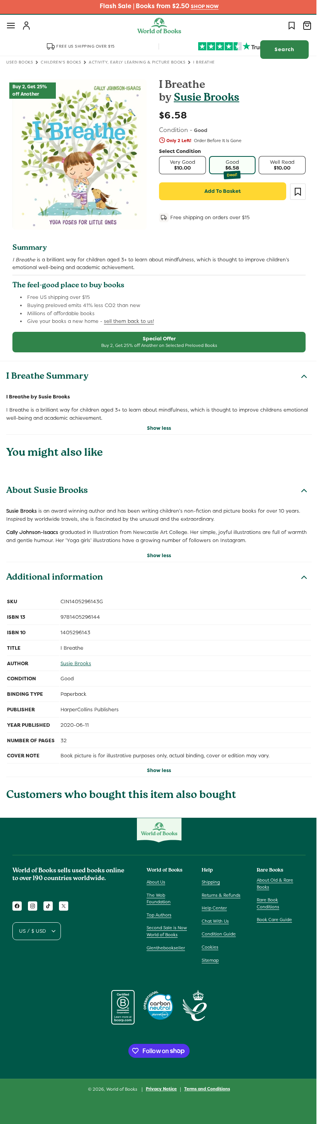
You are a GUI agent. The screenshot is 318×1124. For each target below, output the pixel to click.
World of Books (120, 1089)
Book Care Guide (270, 919)
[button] (11, 25)
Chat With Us (213, 921)
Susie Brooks (204, 98)
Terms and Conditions (204, 1088)
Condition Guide (217, 934)
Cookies (208, 947)
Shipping (209, 882)
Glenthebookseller (166, 948)
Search (279, 49)
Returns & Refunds (219, 895)
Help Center (212, 908)
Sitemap (208, 960)
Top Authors (159, 915)
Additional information (54, 578)
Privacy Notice (158, 1088)
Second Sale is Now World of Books (167, 931)
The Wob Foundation (159, 898)
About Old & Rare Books (271, 883)
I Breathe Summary (47, 377)
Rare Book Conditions (264, 903)
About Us (156, 882)
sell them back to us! (129, 321)
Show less (156, 428)
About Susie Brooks (47, 491)
